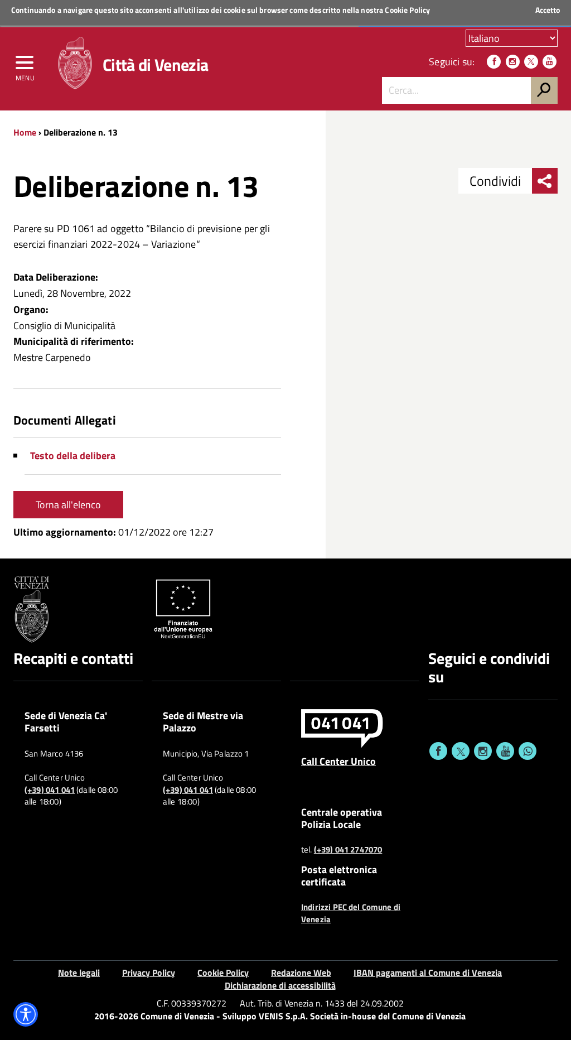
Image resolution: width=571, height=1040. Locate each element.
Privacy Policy (148, 972)
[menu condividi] (545, 181)
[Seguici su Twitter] (531, 62)
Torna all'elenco (68, 504)
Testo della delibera (72, 455)
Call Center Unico (338, 761)
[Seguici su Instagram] (513, 62)
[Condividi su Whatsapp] (527, 751)
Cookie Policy (407, 10)
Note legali (79, 972)
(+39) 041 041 (50, 790)
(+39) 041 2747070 (348, 850)
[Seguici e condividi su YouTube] (505, 751)
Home (24, 132)
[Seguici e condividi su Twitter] (461, 751)
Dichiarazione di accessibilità (280, 985)
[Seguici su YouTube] (550, 62)
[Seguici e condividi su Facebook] (438, 751)
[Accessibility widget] (25, 1014)
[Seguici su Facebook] (494, 62)
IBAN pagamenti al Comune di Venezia (428, 972)
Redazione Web (301, 972)
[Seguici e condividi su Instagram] (483, 751)
